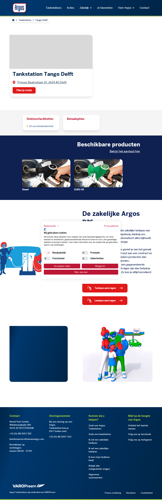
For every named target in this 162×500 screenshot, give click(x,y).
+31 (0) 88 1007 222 (20, 433)
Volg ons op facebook (139, 434)
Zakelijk (84, 7)
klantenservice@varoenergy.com (26, 439)
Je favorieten (105, 7)
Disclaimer (131, 493)
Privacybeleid (111, 226)
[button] (51, 226)
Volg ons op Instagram (140, 439)
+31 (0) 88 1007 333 (60, 436)
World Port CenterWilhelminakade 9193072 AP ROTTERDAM (21, 424)
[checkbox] (47, 252)
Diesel (25, 189)
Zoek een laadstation (100, 434)
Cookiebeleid (147, 493)
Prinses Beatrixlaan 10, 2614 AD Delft (42, 82)
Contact (144, 7)
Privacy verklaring (113, 493)
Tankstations (53, 7)
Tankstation (25, 20)
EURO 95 (79, 189)
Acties (70, 7)
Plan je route (24, 90)
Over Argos (124, 7)
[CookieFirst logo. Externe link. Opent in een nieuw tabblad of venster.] (45, 229)
